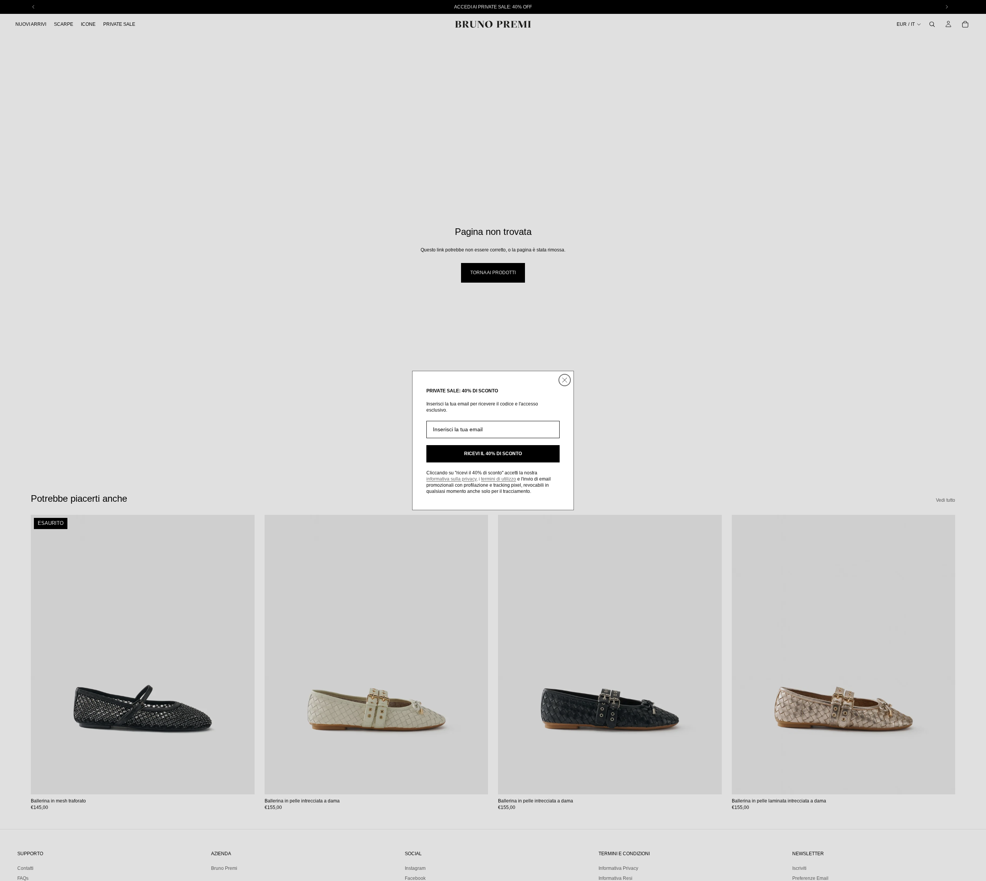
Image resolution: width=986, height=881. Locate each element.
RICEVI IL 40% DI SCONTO (493, 453)
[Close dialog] (564, 380)
